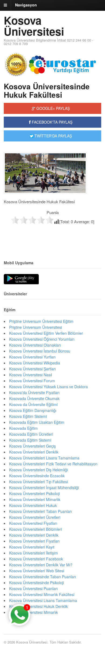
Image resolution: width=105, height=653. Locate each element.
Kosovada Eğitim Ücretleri (31, 434)
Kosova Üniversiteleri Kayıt (31, 547)
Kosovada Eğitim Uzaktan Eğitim (36, 422)
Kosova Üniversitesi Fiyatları (33, 523)
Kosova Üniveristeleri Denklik (33, 452)
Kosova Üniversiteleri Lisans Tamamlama (44, 458)
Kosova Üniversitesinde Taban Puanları (42, 576)
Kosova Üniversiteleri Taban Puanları (40, 511)
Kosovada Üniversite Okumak (34, 398)
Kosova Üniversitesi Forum (32, 380)
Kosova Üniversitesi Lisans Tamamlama (43, 600)
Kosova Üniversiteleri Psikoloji (34, 493)
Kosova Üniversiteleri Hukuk (33, 505)
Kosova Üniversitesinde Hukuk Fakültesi (47, 90)
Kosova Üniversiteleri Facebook (36, 558)
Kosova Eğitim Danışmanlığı (32, 410)
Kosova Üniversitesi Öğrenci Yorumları (41, 339)
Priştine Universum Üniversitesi (35, 327)
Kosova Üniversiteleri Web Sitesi (36, 570)
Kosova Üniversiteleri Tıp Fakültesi (38, 481)
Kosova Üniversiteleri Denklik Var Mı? (40, 564)
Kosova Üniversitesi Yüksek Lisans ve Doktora (48, 386)
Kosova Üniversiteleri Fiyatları (34, 541)
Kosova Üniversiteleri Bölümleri (35, 529)
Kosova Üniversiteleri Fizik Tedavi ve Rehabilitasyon (53, 463)
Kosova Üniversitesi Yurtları (32, 357)
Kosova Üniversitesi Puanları (33, 588)
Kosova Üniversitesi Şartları (32, 368)
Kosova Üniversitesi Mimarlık (33, 612)
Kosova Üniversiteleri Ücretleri (34, 517)
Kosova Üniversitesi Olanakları (35, 345)
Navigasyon (26, 5)
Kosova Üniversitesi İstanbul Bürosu (39, 351)
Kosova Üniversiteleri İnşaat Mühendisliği (44, 487)
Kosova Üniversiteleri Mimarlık (34, 499)
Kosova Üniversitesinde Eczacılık (37, 475)
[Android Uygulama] (21, 279)
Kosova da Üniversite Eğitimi (33, 404)
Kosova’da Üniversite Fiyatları (34, 392)
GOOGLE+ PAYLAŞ (52, 108)
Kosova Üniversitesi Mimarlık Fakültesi (41, 594)
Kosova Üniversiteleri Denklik (33, 535)
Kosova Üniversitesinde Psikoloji (36, 582)
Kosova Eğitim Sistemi (28, 416)
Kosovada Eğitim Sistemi (30, 440)
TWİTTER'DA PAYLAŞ (52, 135)
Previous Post (52, 235)
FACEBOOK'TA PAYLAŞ (51, 122)
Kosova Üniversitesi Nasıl (30, 374)
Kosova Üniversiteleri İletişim (33, 553)
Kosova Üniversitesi (34, 25)
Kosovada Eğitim (23, 428)
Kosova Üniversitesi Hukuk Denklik (38, 606)
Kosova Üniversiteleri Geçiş (32, 446)
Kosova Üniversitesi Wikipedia (34, 363)
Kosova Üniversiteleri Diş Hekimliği (38, 469)
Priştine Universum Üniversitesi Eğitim (41, 321)
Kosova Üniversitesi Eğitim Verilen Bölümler (46, 333)
